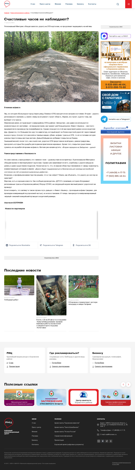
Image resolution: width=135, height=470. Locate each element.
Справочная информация (63, 436)
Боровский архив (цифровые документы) (69, 444)
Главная (6, 13)
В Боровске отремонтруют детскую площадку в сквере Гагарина (83, 303)
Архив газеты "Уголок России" (65, 431)
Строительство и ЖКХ (51, 258)
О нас (33, 4)
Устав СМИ (115, 464)
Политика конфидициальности (121, 462)
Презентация (59, 440)
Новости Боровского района (20, 13)
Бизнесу (80, 4)
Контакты (92, 4)
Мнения (58, 4)
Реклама (68, 4)
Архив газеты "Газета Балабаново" (67, 427)
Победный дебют (11, 300)
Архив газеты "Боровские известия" (67, 423)
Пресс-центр (45, 4)
